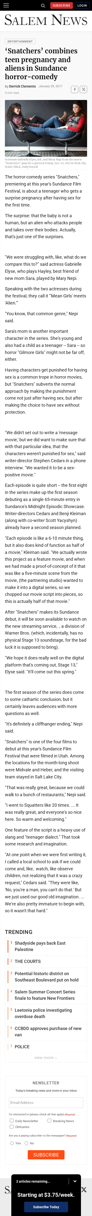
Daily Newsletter (26, 1121)
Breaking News (63, 1121)
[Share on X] (83, 89)
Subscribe (62, 5)
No (32, 1143)
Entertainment (20, 41)
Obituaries (22, 1127)
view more (44, 1057)
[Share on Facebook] (74, 89)
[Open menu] (6, 5)
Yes (17, 1143)
